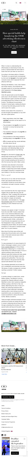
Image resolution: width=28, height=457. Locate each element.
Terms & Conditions (5, 408)
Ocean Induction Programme (8, 422)
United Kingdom (5, 431)
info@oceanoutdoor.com (7, 427)
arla (6, 45)
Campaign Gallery (5, 419)
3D (3, 45)
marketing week (22, 45)
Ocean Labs (19, 154)
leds (17, 45)
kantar (9, 45)
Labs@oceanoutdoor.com (8, 313)
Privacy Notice (4, 411)
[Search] (16, 2)
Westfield (14, 48)
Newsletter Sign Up (8, 397)
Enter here (15, 453)
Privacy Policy (10, 401)
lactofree (13, 45)
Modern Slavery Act (6, 413)
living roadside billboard (8, 247)
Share (14, 52)
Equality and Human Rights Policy (9, 416)
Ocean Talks (4, 374)
